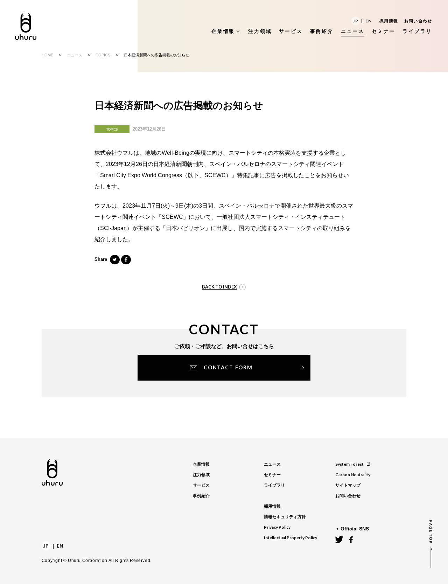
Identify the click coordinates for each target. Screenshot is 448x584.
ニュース (74, 55)
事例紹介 (201, 495)
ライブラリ (274, 485)
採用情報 (388, 21)
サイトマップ (347, 485)
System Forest (349, 464)
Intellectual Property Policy (290, 537)
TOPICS (103, 55)
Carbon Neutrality (352, 474)
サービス (201, 485)
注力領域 (201, 474)
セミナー (272, 474)
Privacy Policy (277, 527)
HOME (47, 55)
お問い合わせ (418, 21)
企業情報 (201, 464)
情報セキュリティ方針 (285, 516)
